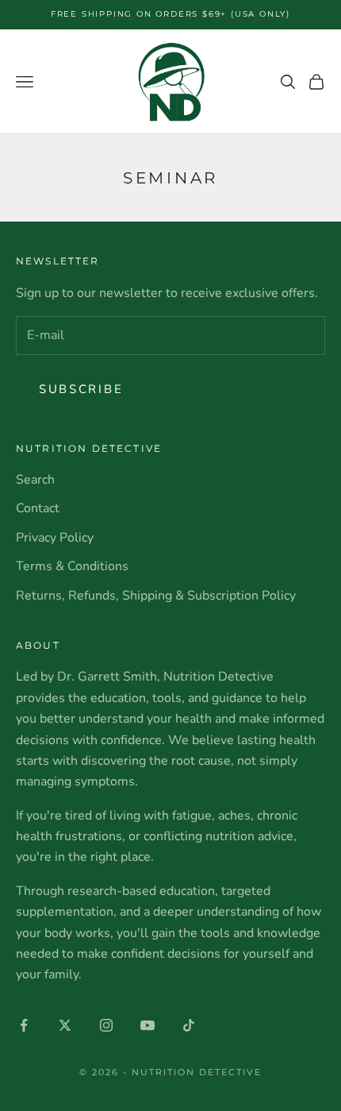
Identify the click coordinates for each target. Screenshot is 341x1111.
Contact (37, 508)
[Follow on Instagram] (106, 1025)
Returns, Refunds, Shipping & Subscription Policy (156, 595)
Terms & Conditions (72, 566)
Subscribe (81, 389)
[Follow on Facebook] (24, 1025)
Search (35, 479)
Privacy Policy (55, 537)
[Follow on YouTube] (147, 1025)
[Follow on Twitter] (65, 1025)
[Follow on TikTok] (189, 1025)
